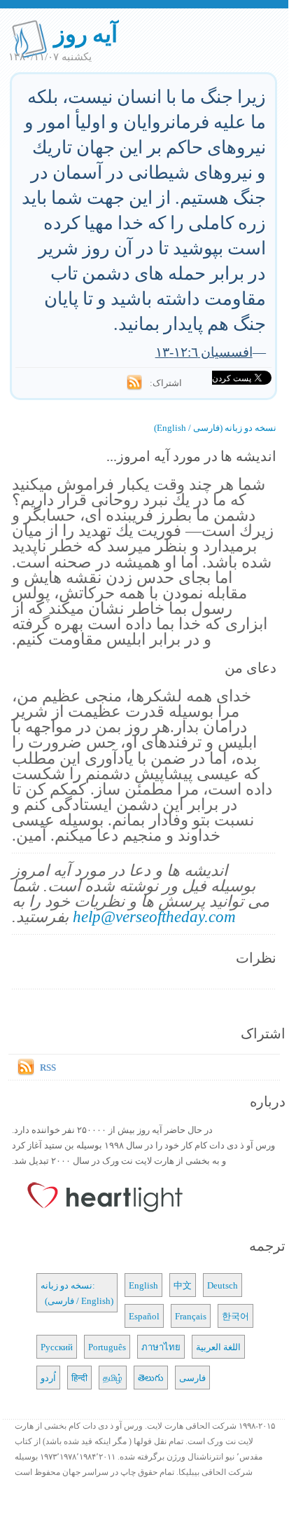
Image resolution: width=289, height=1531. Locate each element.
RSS (48, 1067)
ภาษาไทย (161, 1346)
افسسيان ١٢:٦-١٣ (204, 351)
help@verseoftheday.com (154, 916)
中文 (183, 1285)
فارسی (192, 1377)
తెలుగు (151, 1377)
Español (144, 1316)
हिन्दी (79, 1377)
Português (107, 1346)
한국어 (235, 1316)
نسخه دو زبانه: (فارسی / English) (77, 1293)
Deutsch (222, 1285)
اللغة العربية (218, 1346)
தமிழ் (112, 1377)
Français (190, 1316)
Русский (57, 1346)
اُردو (48, 1377)
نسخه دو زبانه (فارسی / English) (215, 427)
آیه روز (86, 33)
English (143, 1285)
